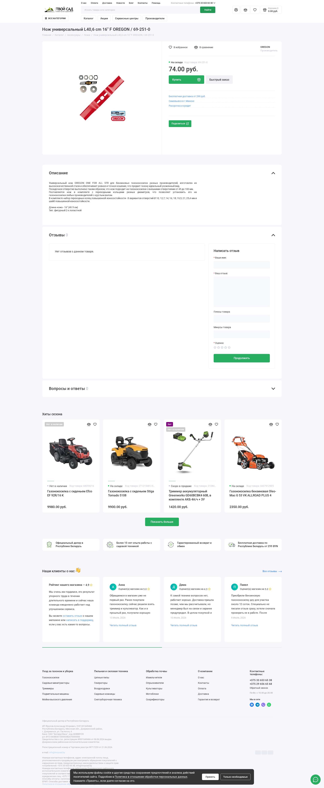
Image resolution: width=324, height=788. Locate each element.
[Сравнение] (245, 10)
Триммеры (48, 688)
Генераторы (100, 683)
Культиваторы (154, 688)
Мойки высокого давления (57, 699)
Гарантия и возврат (209, 699)
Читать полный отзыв (123, 625)
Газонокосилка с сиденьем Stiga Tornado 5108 (131, 493)
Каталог (88, 18)
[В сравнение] (89, 424)
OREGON (265, 47)
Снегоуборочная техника (108, 699)
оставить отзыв (72, 615)
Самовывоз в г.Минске (181, 101)
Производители (155, 18)
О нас (84, 3)
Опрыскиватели (155, 683)
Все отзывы (270, 571)
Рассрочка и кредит (180, 105)
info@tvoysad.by (57, 752)
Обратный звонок (259, 688)
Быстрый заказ (219, 79)
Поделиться (178, 123)
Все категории (57, 18)
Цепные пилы (101, 677)
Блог (131, 3)
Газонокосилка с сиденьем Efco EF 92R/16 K (69, 493)
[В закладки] (95, 424)
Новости (120, 3)
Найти (207, 9)
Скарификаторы (155, 699)
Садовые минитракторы (55, 683)
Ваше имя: (220, 257)
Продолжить (242, 358)
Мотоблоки (152, 694)
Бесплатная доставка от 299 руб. (187, 96)
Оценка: (219, 343)
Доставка (107, 3)
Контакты (142, 3)
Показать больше (162, 521)
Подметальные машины (55, 694)
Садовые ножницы (104, 694)
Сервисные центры (126, 18)
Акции (104, 18)
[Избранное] (254, 10)
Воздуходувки (102, 688)
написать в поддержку (79, 620)
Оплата (94, 3)
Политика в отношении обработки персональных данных (151, 776)
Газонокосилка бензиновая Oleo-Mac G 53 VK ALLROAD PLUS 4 (253, 493)
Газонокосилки (50, 677)
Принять (210, 776)
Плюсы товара (222, 311)
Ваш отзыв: (221, 273)
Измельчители (154, 677)
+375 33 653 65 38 (192, 3)
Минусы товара (222, 327)
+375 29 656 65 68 (261, 683)
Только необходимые (235, 776)
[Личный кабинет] (236, 10)
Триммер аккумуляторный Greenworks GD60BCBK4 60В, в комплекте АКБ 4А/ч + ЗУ (190, 495)
